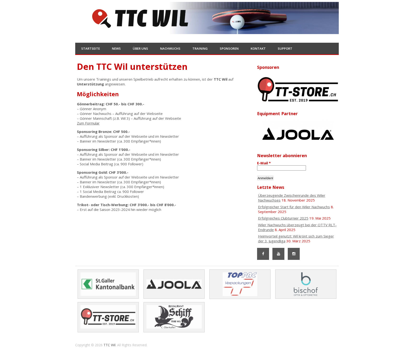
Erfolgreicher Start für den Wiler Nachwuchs (294, 206)
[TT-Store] (298, 89)
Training (200, 48)
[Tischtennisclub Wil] (207, 30)
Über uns (140, 48)
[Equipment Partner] (298, 134)
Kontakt (258, 48)
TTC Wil (109, 345)
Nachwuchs (170, 48)
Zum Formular (88, 123)
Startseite (90, 48)
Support (285, 48)
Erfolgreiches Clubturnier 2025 (283, 218)
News (116, 48)
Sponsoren (229, 48)
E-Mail (264, 163)
